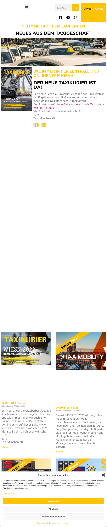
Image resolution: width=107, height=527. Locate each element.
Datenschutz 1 (42, 523)
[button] (102, 475)
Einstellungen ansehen (53, 516)
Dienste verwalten (10, 493)
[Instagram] (75, 17)
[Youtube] (68, 17)
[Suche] (75, 7)
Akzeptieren (53, 501)
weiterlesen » (5, 447)
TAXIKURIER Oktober (13, 403)
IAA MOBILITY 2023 (67, 407)
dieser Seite (62, 104)
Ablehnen (53, 509)
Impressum (66, 523)
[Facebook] (60, 17)
